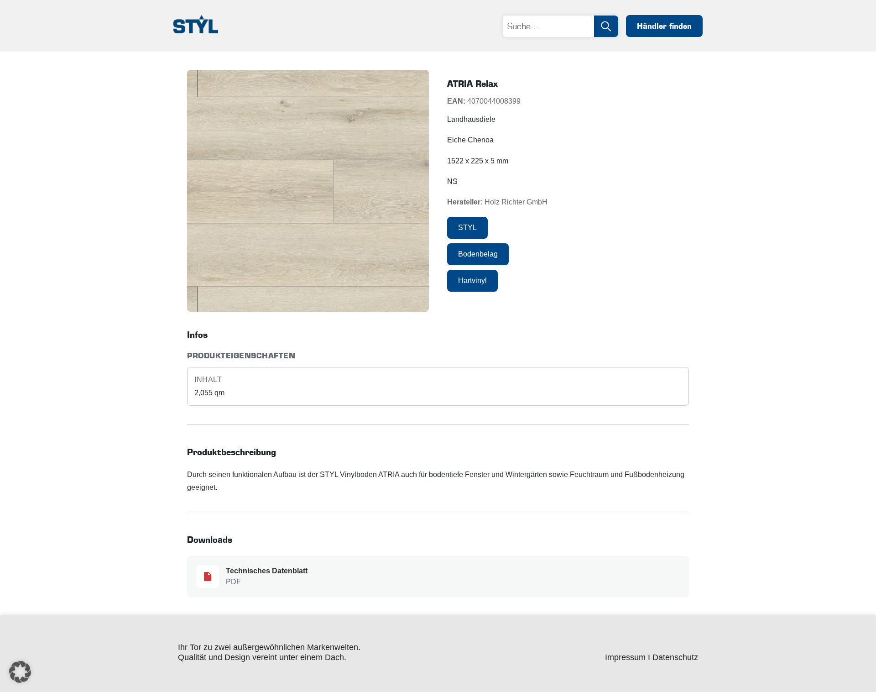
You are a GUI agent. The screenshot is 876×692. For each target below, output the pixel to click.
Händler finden (664, 26)
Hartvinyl (472, 280)
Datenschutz (675, 657)
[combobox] (548, 26)
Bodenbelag (478, 254)
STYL (467, 227)
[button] (20, 672)
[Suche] (606, 26)
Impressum (625, 657)
